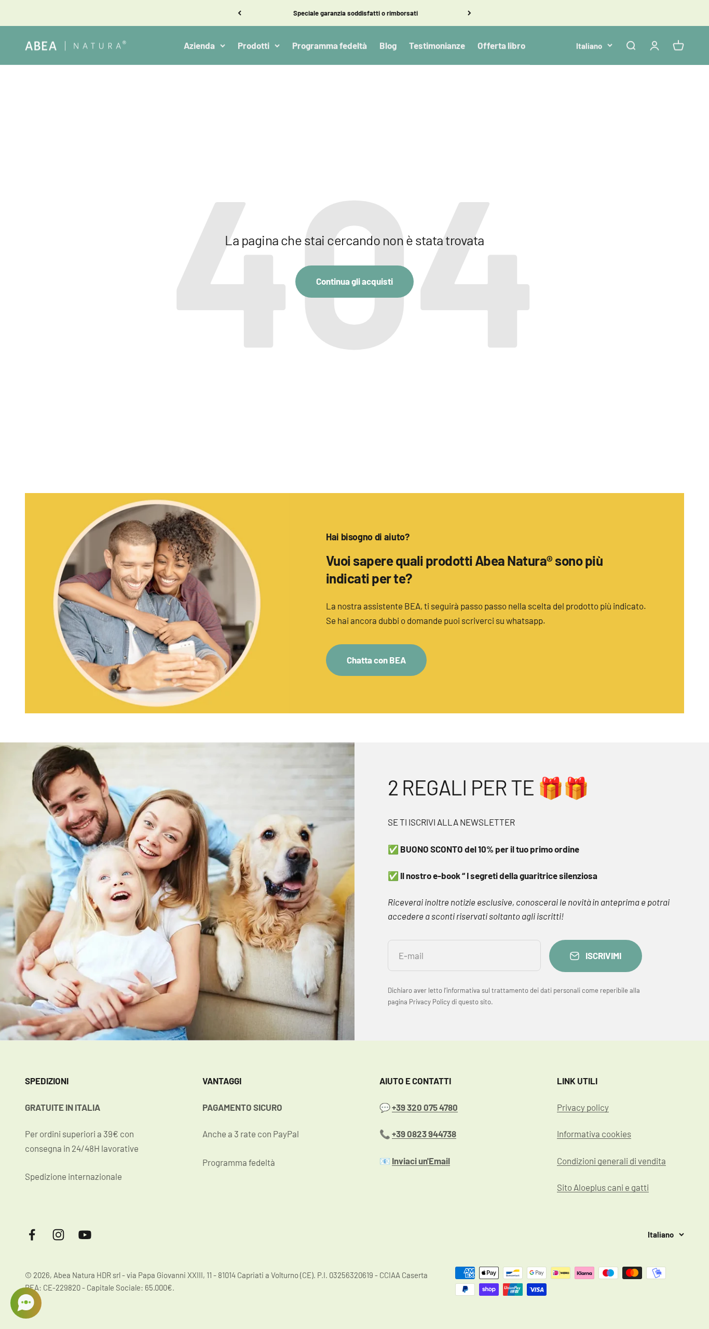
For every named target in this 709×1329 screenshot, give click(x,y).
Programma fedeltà (329, 45)
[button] (26, 1303)
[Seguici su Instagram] (58, 1235)
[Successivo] (469, 13)
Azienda (199, 45)
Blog (388, 45)
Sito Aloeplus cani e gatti (603, 1187)
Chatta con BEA (376, 660)
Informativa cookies (594, 1133)
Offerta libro (501, 45)
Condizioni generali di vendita (611, 1160)
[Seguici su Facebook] (32, 1235)
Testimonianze (437, 45)
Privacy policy (583, 1107)
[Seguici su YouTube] (85, 1235)
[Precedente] (239, 13)
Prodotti (253, 45)
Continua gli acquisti (354, 281)
